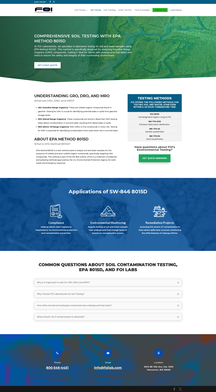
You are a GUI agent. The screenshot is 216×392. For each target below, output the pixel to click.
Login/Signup (176, 10)
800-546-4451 (57, 368)
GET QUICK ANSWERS (154, 158)
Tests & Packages (142, 10)
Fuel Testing (79, 10)
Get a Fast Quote (47, 65)
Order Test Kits (125, 10)
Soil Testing (95, 10)
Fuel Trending (110, 10)
